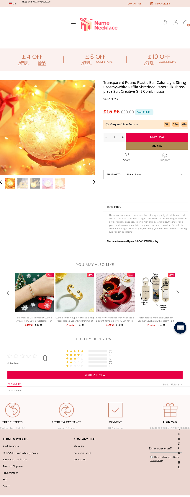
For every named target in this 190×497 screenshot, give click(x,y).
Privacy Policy (10, 472)
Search (6, 486)
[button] (8, 127)
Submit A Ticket (82, 453)
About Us (79, 446)
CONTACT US (134, 3)
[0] (185, 22)
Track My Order (11, 446)
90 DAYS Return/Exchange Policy (20, 453)
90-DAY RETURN (143, 241)
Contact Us (80, 459)
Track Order (162, 3)
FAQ (5, 479)
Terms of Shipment (13, 466)
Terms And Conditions (15, 459)
